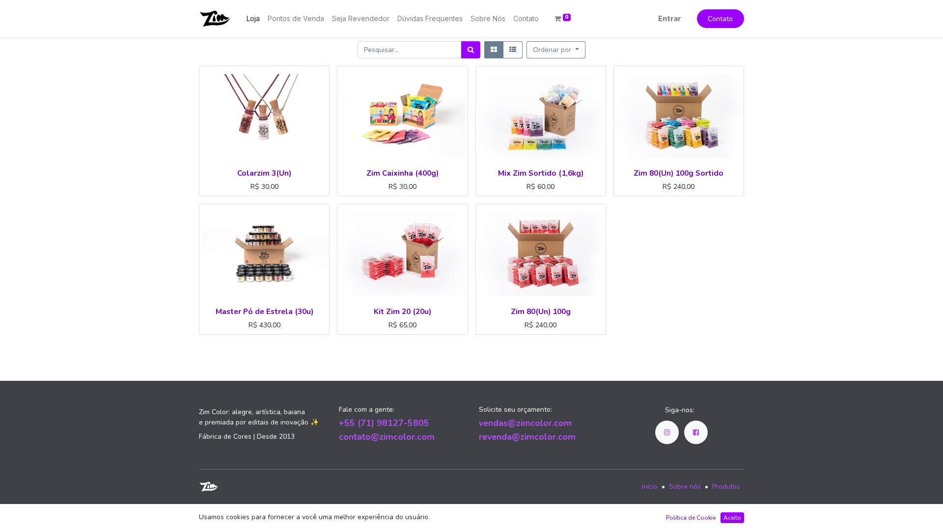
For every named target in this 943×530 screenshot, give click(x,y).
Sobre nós (685, 486)
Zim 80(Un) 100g (541, 311)
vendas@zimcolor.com (525, 423)
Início (650, 486)
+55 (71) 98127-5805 (384, 423)
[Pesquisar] (470, 49)
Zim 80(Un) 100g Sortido (678, 173)
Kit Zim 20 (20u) (402, 311)
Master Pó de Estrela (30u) (264, 311)
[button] (556, 49)
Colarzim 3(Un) (264, 173)
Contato (720, 19)
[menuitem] (253, 18)
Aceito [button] (732, 518)
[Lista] (513, 49)
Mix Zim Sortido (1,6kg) (540, 173)
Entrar (669, 18)
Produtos (726, 486)
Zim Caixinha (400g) (402, 173)
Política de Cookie (691, 518)
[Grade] (493, 49)
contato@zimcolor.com (387, 437)
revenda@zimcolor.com (527, 437)
